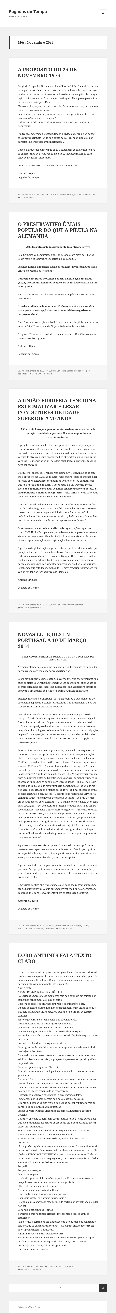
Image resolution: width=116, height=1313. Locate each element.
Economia (61, 194)
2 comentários (27, 197)
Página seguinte (103, 1288)
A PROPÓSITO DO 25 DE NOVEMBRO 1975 (47, 72)
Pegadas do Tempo (28, 11)
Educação (71, 194)
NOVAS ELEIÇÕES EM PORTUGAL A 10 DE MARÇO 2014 (52, 640)
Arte (51, 925)
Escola (70, 370)
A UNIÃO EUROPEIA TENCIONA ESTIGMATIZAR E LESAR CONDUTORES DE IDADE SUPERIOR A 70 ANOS (57, 409)
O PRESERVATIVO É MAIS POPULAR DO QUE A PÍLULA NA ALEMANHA (57, 230)
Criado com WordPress (29, 1307)
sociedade (90, 194)
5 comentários (65, 928)
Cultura (52, 194)
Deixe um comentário (42, 373)
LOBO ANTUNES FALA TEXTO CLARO (55, 958)
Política (80, 194)
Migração (22, 928)
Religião (86, 370)
